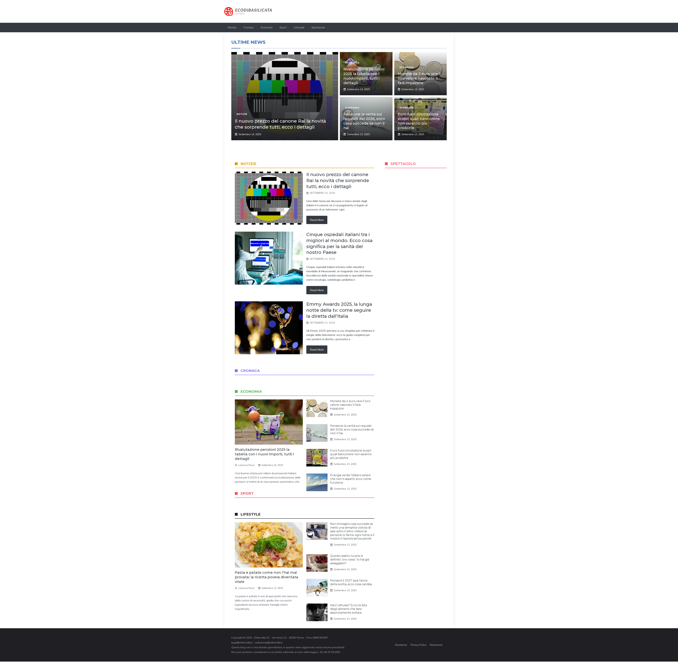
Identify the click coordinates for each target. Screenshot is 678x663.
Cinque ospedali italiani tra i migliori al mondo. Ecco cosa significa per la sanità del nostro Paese (339, 243)
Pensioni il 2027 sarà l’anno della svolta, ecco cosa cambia (351, 582)
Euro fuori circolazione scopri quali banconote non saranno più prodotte (351, 454)
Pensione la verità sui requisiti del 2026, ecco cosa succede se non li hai (352, 429)
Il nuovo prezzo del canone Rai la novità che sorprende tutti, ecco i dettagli (280, 124)
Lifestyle (299, 27)
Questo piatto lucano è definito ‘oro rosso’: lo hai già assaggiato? (349, 559)
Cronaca (248, 27)
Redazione (436, 644)
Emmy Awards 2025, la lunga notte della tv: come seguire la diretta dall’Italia (339, 310)
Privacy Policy (418, 644)
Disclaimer (401, 644)
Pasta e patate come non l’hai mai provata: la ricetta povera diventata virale (266, 577)
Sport (283, 27)
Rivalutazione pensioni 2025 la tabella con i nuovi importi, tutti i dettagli (264, 454)
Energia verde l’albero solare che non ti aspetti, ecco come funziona (350, 479)
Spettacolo (318, 27)
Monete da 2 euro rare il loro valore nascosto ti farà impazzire (419, 78)
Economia (266, 27)
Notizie (232, 27)
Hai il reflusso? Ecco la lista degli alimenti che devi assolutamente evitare (348, 609)
